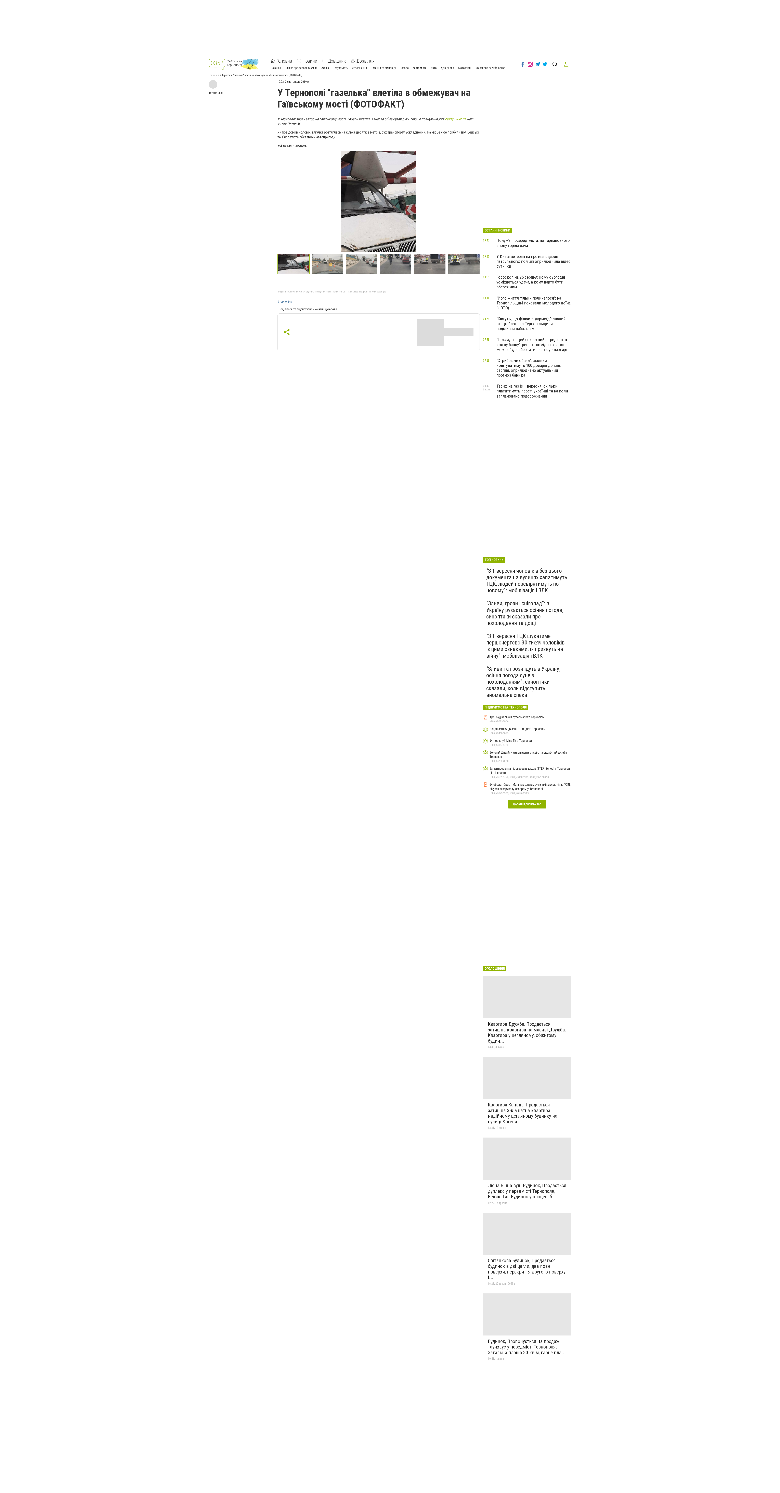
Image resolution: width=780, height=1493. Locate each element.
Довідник (337, 61)
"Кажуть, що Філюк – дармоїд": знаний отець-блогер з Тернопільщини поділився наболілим (531, 323)
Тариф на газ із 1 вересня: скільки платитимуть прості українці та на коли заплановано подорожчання (532, 391)
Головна (284, 61)
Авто (434, 68)
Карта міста (420, 68)
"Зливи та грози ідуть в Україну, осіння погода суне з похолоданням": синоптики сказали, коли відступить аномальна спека (523, 681)
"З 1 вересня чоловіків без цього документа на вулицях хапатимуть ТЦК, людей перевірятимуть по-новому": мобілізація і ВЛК (526, 580)
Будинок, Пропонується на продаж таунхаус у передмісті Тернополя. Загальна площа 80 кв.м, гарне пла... (527, 1347)
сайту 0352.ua (455, 119)
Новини (310, 61)
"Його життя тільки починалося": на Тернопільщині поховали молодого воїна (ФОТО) (533, 303)
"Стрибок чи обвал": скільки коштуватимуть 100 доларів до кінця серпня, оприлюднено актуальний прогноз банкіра (529, 368)
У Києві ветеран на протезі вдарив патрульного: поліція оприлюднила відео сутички (533, 261)
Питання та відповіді (383, 68)
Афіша (325, 68)
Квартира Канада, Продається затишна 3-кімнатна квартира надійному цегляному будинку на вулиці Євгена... (522, 1113)
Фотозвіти (464, 68)
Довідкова (447, 68)
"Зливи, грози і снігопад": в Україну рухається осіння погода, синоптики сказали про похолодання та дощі (524, 613)
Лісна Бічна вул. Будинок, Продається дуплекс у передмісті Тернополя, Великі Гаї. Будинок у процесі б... (527, 1191)
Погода (404, 68)
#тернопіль (284, 301)
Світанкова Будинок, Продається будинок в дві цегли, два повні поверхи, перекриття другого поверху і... (527, 1269)
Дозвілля (365, 61)
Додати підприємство (527, 804)
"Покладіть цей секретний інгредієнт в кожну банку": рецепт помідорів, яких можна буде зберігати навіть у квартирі (531, 344)
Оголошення (359, 68)
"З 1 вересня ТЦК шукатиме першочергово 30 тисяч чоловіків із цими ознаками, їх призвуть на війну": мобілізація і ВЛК (525, 646)
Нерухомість (340, 68)
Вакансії (276, 68)
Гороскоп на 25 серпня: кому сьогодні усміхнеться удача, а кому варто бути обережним (530, 282)
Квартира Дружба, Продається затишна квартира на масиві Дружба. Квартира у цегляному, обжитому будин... (527, 1032)
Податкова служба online (490, 68)
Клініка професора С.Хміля (301, 68)
